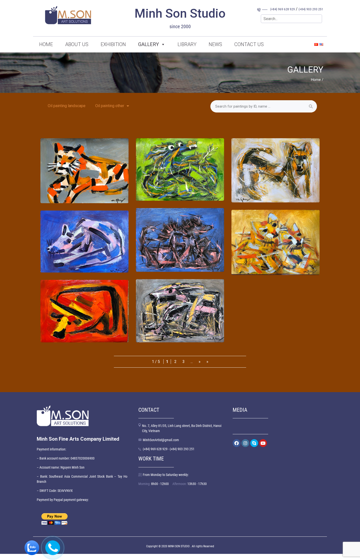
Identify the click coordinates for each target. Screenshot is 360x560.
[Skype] (254, 443)
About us (76, 44)
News (215, 44)
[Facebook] (236, 443)
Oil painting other (109, 105)
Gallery (148, 44)
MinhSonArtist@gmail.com (161, 440)
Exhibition (113, 44)
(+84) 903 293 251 (311, 9)
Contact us (249, 44)
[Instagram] (245, 443)
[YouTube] (263, 443)
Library (187, 44)
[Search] (311, 106)
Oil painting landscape (66, 105)
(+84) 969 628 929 (282, 9)
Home (46, 44)
